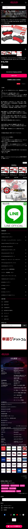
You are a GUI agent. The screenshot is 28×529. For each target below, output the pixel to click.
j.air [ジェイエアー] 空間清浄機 (7, 269)
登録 (24, 325)
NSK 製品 (3, 288)
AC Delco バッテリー (6, 291)
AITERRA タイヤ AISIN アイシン (8, 295)
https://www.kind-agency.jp (7, 96)
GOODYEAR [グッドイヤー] (7, 266)
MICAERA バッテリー (6, 282)
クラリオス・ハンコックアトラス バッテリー (11, 240)
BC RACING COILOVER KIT (7, 246)
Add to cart (14, 75)
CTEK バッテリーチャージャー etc (8, 275)
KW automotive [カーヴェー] (7, 253)
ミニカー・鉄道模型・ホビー (7, 272)
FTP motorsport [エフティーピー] (8, 262)
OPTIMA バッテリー (5, 285)
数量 (2, 64)
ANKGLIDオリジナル (5, 233)
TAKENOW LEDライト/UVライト (8, 279)
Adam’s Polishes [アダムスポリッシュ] (9, 243)
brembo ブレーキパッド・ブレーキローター (10, 259)
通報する (24, 162)
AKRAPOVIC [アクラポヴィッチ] (8, 249)
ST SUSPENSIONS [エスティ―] (8, 256)
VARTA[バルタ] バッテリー (7, 236)
